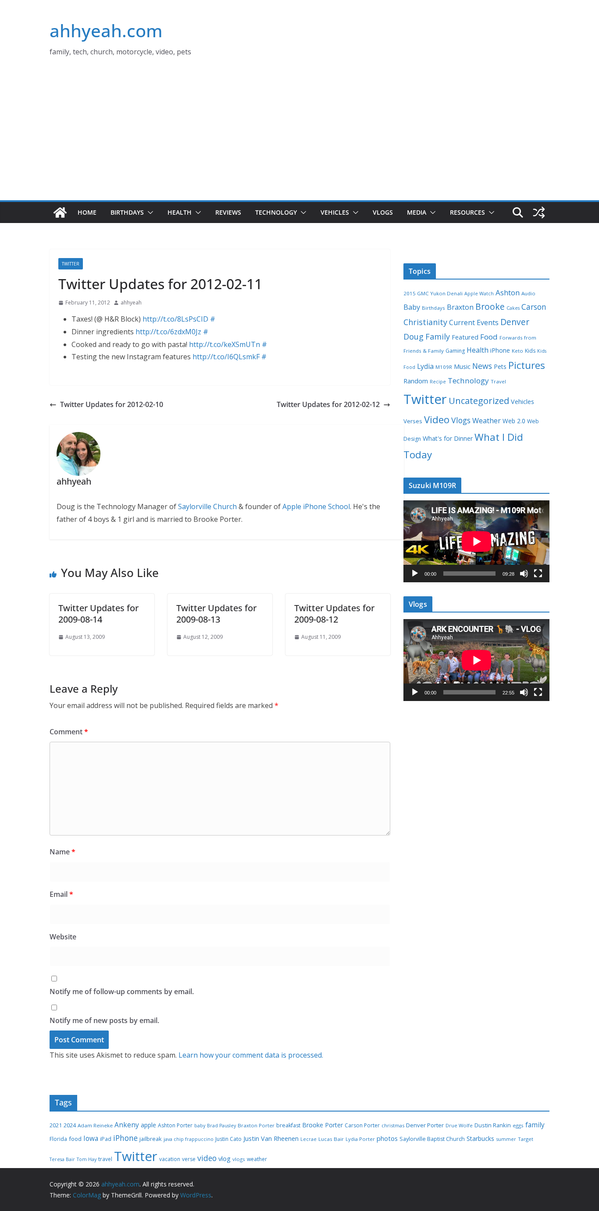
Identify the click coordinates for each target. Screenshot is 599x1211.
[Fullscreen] (538, 573)
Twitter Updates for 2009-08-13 (216, 613)
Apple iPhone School (316, 506)
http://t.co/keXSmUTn (224, 344)
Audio (528, 293)
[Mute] (524, 573)
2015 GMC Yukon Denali (433, 293)
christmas (393, 1125)
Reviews (228, 212)
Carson (533, 306)
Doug (413, 336)
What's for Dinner (448, 438)
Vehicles (335, 212)
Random (415, 380)
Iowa (90, 1138)
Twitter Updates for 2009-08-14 (98, 613)
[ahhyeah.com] (60, 212)
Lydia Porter (360, 1139)
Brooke (490, 306)
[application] (476, 541)
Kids (530, 350)
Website (63, 937)
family (535, 1125)
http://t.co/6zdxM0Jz (168, 331)
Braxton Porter (256, 1125)
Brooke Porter (322, 1125)
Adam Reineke (95, 1125)
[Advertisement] (299, 134)
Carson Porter (362, 1125)
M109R (443, 367)
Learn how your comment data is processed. (250, 1055)
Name (62, 852)
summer (506, 1139)
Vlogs (383, 212)
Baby (411, 307)
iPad (105, 1139)
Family (437, 336)
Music (462, 366)
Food (489, 337)
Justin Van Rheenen (271, 1138)
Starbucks (480, 1138)
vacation (169, 1159)
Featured (465, 337)
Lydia (425, 366)
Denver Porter (425, 1125)
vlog (224, 1158)
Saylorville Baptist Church (432, 1139)
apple (148, 1125)
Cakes (513, 308)
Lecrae (308, 1139)
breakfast (288, 1125)
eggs (518, 1125)
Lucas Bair (331, 1139)
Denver (514, 322)
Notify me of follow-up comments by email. (122, 991)
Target (525, 1139)
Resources (467, 212)
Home (87, 212)
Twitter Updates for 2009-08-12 (334, 613)
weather (257, 1159)
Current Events (474, 322)
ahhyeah (131, 302)
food (75, 1139)
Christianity (425, 322)
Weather (486, 420)
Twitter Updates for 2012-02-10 (111, 404)
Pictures (526, 365)
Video (436, 419)
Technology (276, 212)
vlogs (238, 1159)
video (207, 1158)
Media (416, 212)
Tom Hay (86, 1159)
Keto (517, 350)
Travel (498, 381)
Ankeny (126, 1125)
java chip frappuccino (189, 1139)
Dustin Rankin (492, 1125)
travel (105, 1159)
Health (180, 212)
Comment (69, 732)
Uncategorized (479, 400)
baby (199, 1125)
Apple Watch (479, 293)
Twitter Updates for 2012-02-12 (328, 404)
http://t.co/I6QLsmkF (226, 356)
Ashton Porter (175, 1125)
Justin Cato (228, 1139)
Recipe (438, 382)
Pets (500, 366)
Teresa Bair (62, 1159)
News (482, 366)
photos (387, 1138)
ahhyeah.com (106, 30)
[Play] (414, 573)
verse (189, 1159)
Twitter (70, 264)
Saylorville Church (207, 506)
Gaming (455, 350)
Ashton (508, 292)
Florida (58, 1139)
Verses (412, 421)
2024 (70, 1125)
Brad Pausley (221, 1125)
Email (61, 894)
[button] (148, 212)
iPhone (500, 350)
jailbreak (150, 1139)
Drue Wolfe (459, 1125)
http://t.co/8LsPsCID (175, 319)
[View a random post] (538, 212)
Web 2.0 (514, 421)
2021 (56, 1125)
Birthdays (127, 212)
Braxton (460, 307)
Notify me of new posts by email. (104, 1020)
